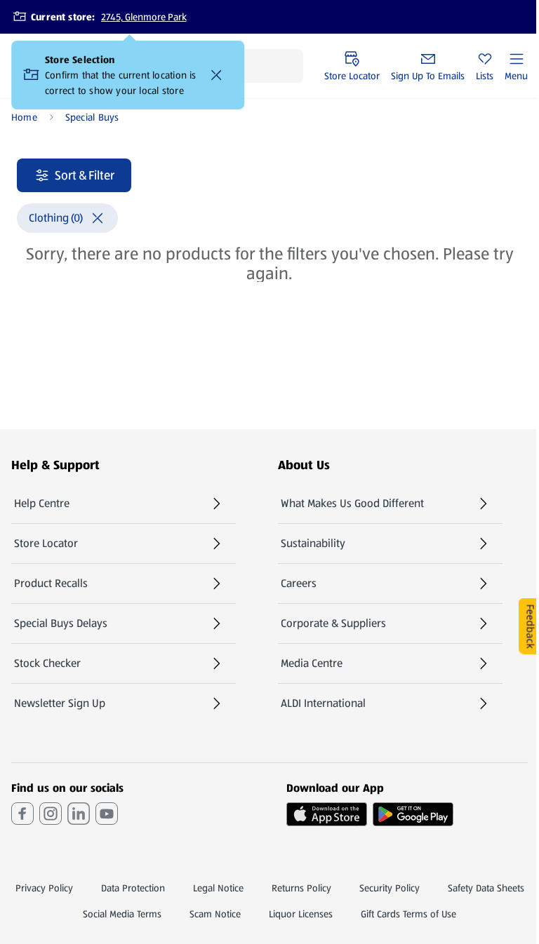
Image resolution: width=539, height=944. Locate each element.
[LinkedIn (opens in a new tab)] (78, 813)
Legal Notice (218, 888)
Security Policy (389, 888)
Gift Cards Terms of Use (408, 914)
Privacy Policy (44, 888)
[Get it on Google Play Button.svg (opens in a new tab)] (413, 814)
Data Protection (133, 888)
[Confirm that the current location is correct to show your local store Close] (216, 75)
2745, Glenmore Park (144, 17)
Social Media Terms (122, 914)
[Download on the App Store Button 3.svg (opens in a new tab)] (326, 814)
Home (24, 117)
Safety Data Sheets (486, 888)
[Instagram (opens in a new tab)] (50, 813)
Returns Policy (301, 888)
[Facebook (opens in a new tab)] (22, 813)
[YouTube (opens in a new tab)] (106, 813)
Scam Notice (215, 914)
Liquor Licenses (301, 914)
